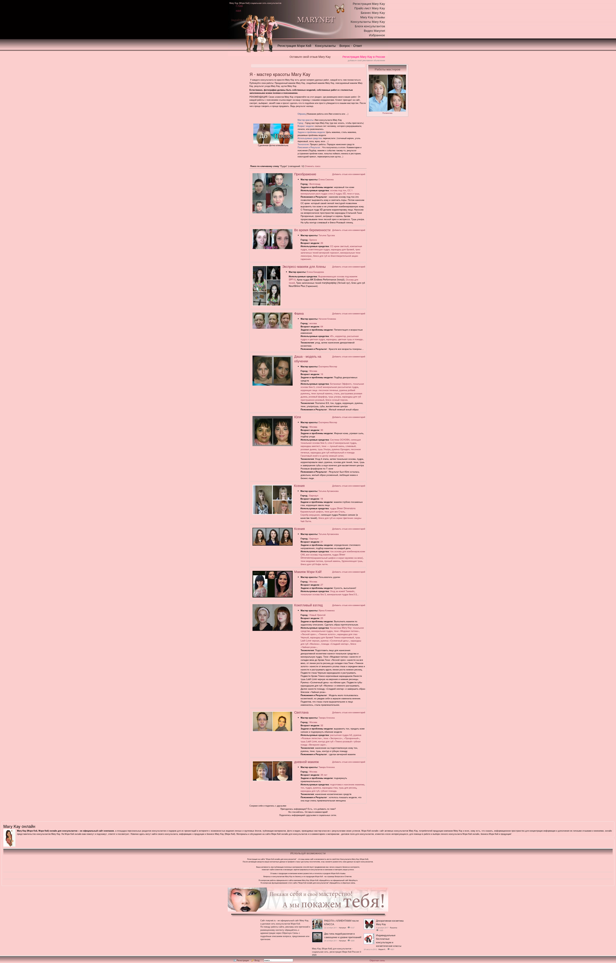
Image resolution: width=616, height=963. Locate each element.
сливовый (351, 446)
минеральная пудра (322, 630)
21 (322, 541)
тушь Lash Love (309, 741)
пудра (308, 787)
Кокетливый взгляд (308, 605)
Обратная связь (377, 960)
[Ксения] (272, 513)
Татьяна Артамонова (328, 490)
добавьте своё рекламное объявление (366, 60)
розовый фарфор (318, 396)
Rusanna (393, 927)
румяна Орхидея (341, 449)
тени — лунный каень (332, 446)
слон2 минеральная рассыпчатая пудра (337, 386)
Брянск (313, 239)
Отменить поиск (312, 166)
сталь (337, 393)
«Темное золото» (327, 634)
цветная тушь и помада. (350, 339)
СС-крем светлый (339, 246)
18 (321, 498)
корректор (340, 336)
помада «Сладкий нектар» (335, 643)
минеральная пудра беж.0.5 (342, 594)
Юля (297, 416)
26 (322, 242)
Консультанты (325, 45)
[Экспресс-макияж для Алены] (266, 304)
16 (322, 374)
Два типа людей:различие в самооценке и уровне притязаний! (342, 935)
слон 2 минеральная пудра (342, 442)
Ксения (299, 485)
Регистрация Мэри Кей (294, 45)
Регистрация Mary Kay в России (363, 56)
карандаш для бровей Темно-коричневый (332, 637)
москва (313, 323)
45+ (332, 336)
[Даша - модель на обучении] (272, 384)
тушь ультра (334, 396)
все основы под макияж (318, 554)
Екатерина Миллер (328, 366)
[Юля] (272, 445)
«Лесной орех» (309, 634)
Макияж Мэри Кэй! (308, 571)
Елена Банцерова (315, 271)
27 (322, 584)
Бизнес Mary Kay (373, 12)
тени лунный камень (322, 393)
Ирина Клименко (327, 610)
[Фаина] (272, 327)
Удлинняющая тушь (352, 560)
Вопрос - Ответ (350, 45)
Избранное (377, 35)
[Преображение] (272, 212)
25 (322, 618)
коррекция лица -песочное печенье (319, 390)
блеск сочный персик (336, 399)
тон (302, 787)
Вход (257, 960)
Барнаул (313, 495)
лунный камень (332, 560)
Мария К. (382, 949)
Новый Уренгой (317, 614)
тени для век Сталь (335, 511)
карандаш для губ (310, 790)
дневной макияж (306, 761)
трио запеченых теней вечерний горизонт (330, 251)
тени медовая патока (312, 560)
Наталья (342, 927)
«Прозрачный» (351, 738)
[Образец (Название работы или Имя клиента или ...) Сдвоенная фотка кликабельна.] (273, 142)
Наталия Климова (327, 318)
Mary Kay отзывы (372, 17)
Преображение (305, 174)
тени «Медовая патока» (346, 630)
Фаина (299, 313)
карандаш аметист (310, 446)
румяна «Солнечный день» (335, 640)
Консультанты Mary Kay (368, 21)
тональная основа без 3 (313, 594)
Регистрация (243, 960)
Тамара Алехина (327, 717)
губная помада (328, 790)
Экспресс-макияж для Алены (304, 266)
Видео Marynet (374, 30)
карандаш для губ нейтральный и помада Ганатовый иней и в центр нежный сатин (328, 454)
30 (322, 429)
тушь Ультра (324, 449)
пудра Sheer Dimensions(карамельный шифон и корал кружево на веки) (332, 556)
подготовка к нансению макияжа (347, 784)
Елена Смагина (326, 179)
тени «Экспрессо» (332, 738)
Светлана (301, 712)
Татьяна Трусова (327, 235)
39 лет (324, 774)
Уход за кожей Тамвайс (342, 591)
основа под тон (338, 190)
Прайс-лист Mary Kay (369, 8)
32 (322, 725)
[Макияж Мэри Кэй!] (272, 596)
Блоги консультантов (370, 26)
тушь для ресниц (347, 787)
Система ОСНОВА (340, 439)
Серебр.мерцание (310, 514)
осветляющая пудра (319, 249)
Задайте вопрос (241, 20)
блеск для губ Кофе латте (314, 564)
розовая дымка (309, 449)
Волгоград (314, 183)
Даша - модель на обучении (307, 358)
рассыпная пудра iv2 (341, 734)
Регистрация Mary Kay (369, 3)
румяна (317, 787)
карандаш (331, 339)
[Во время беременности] (272, 248)
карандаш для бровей (342, 249)
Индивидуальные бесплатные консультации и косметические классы (388, 940)
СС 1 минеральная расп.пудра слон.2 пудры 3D (327, 192)
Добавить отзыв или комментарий (348, 174)
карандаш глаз (330, 787)
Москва (313, 370)
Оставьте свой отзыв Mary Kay (310, 56)
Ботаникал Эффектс (341, 383)
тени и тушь (353, 193)
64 (322, 326)
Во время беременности (312, 229)
